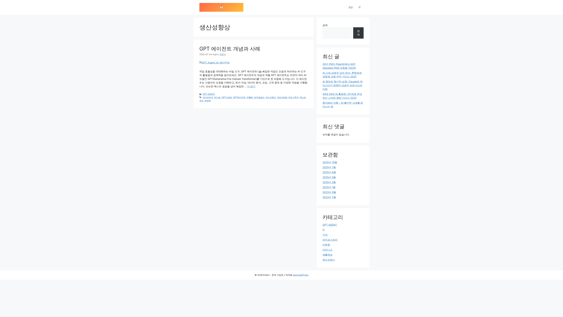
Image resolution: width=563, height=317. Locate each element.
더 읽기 (251, 86)
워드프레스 (329, 259)
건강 (350, 7)
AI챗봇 (208, 100)
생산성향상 (271, 97)
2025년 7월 (329, 167)
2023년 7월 (329, 197)
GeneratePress (300, 275)
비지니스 (328, 249)
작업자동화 (282, 97)
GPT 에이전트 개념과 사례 (229, 48)
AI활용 (250, 97)
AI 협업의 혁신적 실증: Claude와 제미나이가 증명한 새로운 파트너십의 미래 (343, 85)
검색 (325, 25)
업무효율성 (259, 97)
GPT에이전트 (239, 97)
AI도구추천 (293, 97)
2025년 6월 (329, 172)
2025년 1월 (329, 187)
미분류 (326, 244)
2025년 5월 (329, 177)
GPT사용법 (227, 97)
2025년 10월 (330, 162)
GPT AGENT (209, 94)
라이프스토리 (330, 239)
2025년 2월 (329, 182)
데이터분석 (208, 97)
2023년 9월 (329, 192)
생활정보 (328, 254)
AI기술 (217, 97)
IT (360, 7)
